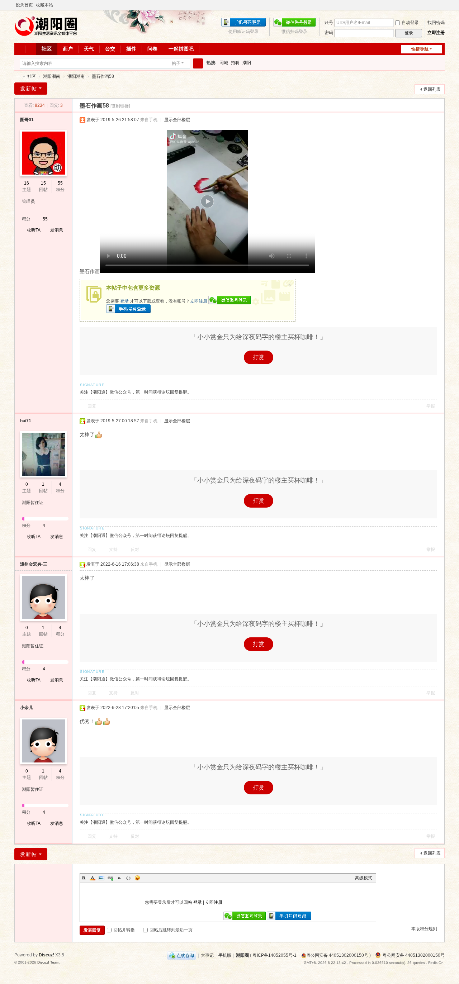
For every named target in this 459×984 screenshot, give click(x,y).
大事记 (207, 955)
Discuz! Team (48, 962)
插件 (131, 49)
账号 (329, 22)
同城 (223, 62)
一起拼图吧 (181, 49)
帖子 (176, 63)
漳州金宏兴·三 (33, 564)
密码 (329, 32)
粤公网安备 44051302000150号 (337, 955)
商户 (68, 49)
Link (110, 877)
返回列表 (432, 89)
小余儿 (26, 707)
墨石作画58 (103, 76)
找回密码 (436, 22)
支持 (113, 549)
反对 (135, 549)
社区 (47, 49)
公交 (110, 49)
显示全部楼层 (177, 119)
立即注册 (436, 32)
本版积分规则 (424, 928)
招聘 (235, 62)
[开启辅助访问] (443, 5)
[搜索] (198, 63)
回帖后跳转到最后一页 (171, 929)
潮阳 (246, 62)
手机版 (224, 955)
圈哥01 (27, 119)
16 (26, 183)
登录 (124, 301)
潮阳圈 (17, 76)
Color (92, 877)
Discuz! (46, 954)
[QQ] (181, 955)
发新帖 (28, 88)
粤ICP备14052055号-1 (274, 955)
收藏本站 (44, 5)
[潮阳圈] (46, 35)
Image (101, 877)
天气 (89, 49)
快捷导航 (420, 49)
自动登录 (410, 22)
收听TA (34, 230)
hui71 (25, 420)
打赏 (258, 357)
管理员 (28, 201)
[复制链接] (120, 106)
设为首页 (24, 5)
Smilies (137, 877)
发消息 (56, 230)
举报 (430, 406)
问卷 (152, 49)
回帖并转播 (124, 929)
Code (128, 877)
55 (60, 183)
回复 (91, 406)
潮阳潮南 (51, 76)
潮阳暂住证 (32, 502)
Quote (119, 877)
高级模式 (363, 877)
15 (43, 183)
